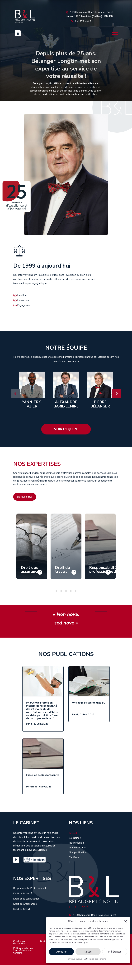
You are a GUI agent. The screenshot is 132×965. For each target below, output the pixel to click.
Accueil (73, 833)
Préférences (114, 951)
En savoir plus (24, 496)
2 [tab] (61, 591)
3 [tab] (66, 591)
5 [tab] (75, 591)
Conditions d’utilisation (19, 942)
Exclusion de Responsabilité (42, 775)
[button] (125, 921)
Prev (15, 393)
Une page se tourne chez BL (88, 702)
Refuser (88, 951)
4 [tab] (71, 591)
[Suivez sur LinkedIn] (18, 33)
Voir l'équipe (66, 429)
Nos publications (78, 852)
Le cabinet (75, 838)
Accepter (61, 951)
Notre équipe (76, 843)
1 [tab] (56, 591)
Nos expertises (77, 847)
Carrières (74, 857)
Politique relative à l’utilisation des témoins (86, 959)
